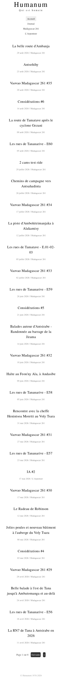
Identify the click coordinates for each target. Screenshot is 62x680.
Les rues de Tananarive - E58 (31, 392)
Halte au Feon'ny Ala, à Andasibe (31, 373)
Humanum (27, 675)
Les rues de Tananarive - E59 (31, 289)
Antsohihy (31, 64)
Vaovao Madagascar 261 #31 (31, 434)
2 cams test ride (31, 162)
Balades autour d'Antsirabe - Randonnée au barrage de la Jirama (31, 331)
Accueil (31, 18)
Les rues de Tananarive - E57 (31, 453)
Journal (31, 23)
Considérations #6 (31, 101)
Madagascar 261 (31, 28)
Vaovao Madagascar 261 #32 (31, 355)
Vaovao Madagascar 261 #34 (31, 204)
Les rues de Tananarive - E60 (31, 143)
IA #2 (31, 471)
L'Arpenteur (31, 33)
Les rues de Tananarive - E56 (31, 612)
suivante (35, 654)
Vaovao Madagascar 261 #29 (31, 569)
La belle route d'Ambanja (31, 46)
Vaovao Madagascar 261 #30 (31, 490)
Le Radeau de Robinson (31, 508)
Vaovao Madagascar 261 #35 (31, 83)
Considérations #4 (31, 551)
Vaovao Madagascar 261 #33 (31, 270)
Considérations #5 (31, 307)
